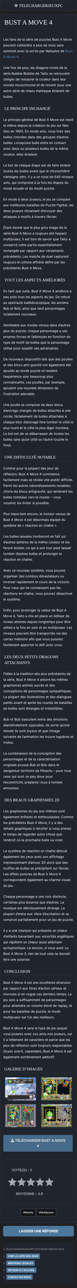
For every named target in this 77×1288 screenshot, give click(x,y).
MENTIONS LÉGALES (20, 1263)
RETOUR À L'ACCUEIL (21, 1270)
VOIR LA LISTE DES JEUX (23, 1256)
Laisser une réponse (38, 1231)
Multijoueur (47, 1212)
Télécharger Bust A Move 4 (40, 1143)
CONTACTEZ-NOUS (19, 1277)
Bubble (29, 1212)
